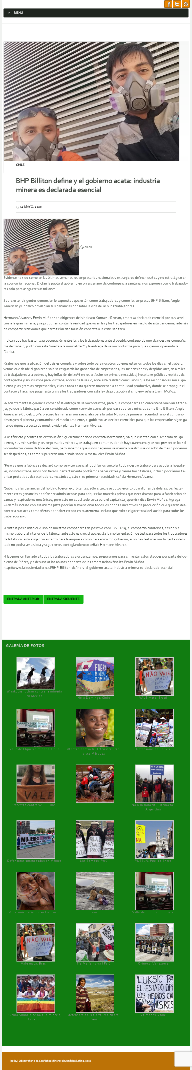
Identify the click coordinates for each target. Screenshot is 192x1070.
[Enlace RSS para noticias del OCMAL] (186, 4)
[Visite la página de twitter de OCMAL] (177, 4)
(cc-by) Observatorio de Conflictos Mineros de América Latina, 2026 (50, 1061)
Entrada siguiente (63, 599)
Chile (20, 165)
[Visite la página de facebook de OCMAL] (168, 4)
